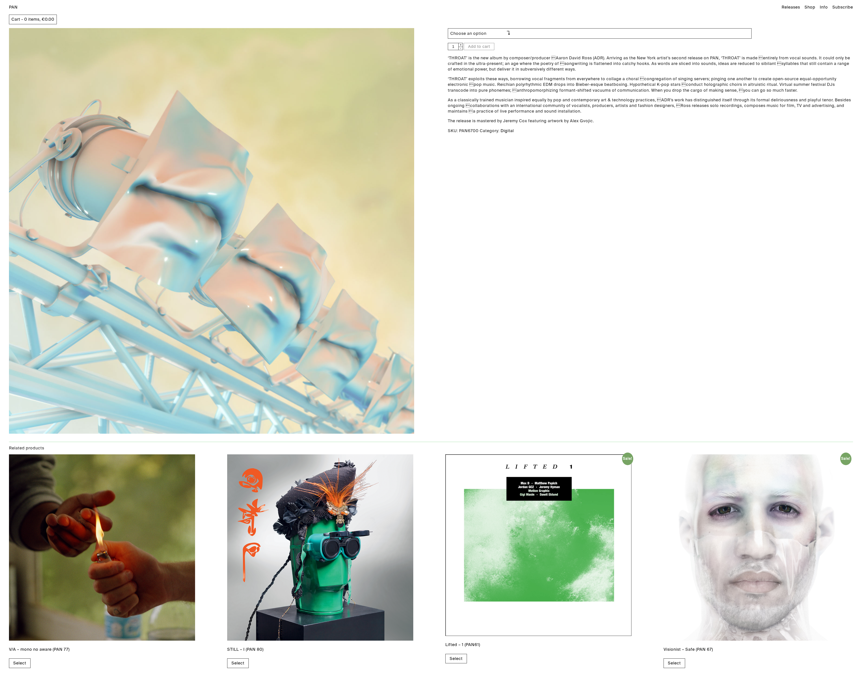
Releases (791, 7)
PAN (13, 7)
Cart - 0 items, (32, 19)
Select (19, 663)
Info (824, 7)
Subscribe (842, 7)
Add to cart (479, 46)
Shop (810, 7)
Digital (507, 130)
